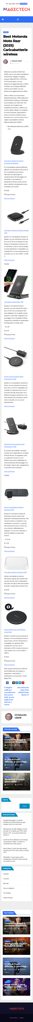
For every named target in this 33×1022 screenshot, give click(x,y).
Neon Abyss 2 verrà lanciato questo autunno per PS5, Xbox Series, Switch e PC (16, 850)
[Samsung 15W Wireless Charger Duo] (16, 492)
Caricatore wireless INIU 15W (13, 302)
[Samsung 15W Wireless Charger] (16, 563)
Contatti (21, 1017)
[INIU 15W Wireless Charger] (16, 284)
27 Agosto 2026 (11, 969)
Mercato (6, 883)
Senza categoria (8, 888)
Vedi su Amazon (9, 198)
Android (6, 32)
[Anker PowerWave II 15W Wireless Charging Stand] (16, 426)
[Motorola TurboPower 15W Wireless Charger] (16, 146)
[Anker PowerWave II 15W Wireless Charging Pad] (16, 358)
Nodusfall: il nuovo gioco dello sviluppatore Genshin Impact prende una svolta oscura (15, 859)
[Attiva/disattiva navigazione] (18, 19)
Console (6, 878)
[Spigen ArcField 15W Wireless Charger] (16, 215)
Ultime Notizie (8, 898)
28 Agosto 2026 (11, 928)
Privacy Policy (13, 1017)
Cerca (5, 800)
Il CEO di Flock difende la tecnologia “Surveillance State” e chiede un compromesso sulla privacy (15, 841)
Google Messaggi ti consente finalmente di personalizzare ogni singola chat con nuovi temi (14, 822)
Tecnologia (7, 893)
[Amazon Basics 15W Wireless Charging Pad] (16, 615)
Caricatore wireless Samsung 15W (15, 572)
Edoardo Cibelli (17, 61)
